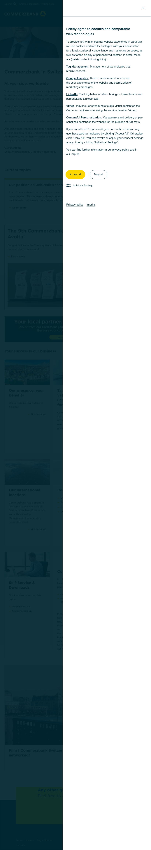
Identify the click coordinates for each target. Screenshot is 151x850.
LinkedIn (72, 94)
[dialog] (75, 425)
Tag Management (77, 66)
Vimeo (70, 105)
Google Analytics (77, 78)
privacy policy (120, 149)
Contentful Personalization (83, 117)
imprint (75, 154)
